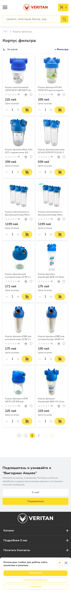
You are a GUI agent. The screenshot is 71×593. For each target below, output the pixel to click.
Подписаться (36, 501)
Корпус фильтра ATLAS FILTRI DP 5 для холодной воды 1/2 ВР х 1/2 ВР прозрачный (50, 89)
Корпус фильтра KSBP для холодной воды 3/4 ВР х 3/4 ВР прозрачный (51, 338)
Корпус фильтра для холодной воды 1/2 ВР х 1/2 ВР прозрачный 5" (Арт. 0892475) (18, 276)
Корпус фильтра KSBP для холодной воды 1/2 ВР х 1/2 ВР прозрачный (18, 338)
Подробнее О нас (15, 540)
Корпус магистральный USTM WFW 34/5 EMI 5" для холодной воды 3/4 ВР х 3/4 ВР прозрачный (18, 89)
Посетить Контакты (16, 550)
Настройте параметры (35, 579)
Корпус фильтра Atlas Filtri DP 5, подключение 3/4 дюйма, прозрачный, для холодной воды (18, 151)
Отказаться (35, 586)
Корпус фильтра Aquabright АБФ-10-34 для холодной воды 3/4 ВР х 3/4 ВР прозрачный (51, 276)
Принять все (35, 573)
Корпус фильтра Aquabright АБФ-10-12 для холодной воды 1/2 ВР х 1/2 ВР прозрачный (51, 400)
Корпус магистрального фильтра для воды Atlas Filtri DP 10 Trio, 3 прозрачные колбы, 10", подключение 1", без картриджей (50, 213)
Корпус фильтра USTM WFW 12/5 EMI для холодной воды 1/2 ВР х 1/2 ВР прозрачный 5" (18, 400)
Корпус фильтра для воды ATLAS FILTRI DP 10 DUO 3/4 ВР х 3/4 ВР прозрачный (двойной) (51, 151)
